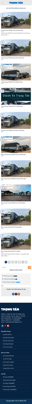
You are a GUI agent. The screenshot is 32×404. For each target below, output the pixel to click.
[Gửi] (29, 267)
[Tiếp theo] (26, 262)
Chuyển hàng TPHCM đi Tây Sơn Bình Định (12, 30)
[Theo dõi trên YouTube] (18, 294)
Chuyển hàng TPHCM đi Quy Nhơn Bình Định (12, 57)
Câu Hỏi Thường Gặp (7, 347)
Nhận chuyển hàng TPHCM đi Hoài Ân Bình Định (13, 154)
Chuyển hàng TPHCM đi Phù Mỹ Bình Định (12, 82)
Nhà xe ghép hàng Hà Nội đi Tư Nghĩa (10, 251)
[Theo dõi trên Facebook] (13, 294)
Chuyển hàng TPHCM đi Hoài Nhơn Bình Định (12, 130)
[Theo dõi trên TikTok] (16, 294)
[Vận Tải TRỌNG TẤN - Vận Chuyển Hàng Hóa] (16, 2)
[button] (2, 2)
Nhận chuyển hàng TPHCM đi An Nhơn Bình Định (13, 178)
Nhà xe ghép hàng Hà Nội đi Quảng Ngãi (11, 227)
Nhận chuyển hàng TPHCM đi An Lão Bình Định (13, 203)
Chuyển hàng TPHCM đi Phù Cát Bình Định (12, 106)
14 (22, 262)
